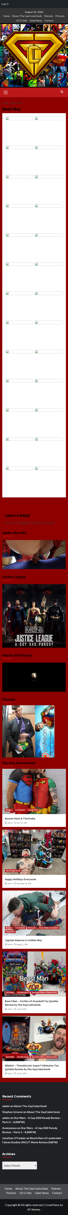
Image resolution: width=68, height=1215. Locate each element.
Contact (49, 20)
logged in (25, 522)
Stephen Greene (12, 1112)
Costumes (20, 810)
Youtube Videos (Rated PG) (44, 992)
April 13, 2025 (22, 823)
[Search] (62, 92)
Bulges (9, 810)
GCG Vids (21, 20)
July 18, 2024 (21, 1073)
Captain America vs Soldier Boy (23, 940)
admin (10, 823)
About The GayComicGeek (27, 15)
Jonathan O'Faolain (14, 1138)
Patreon (48, 15)
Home (6, 15)
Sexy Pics (10, 931)
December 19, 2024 (24, 883)
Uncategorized (13, 870)
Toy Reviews (23, 992)
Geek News (35, 20)
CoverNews (52, 1204)
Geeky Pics (33, 810)
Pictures (60, 15)
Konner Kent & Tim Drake (20, 818)
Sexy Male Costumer (48, 928)
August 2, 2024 (22, 944)
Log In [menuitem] (5, 3)
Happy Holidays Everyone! (20, 879)
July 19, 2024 (21, 1009)
